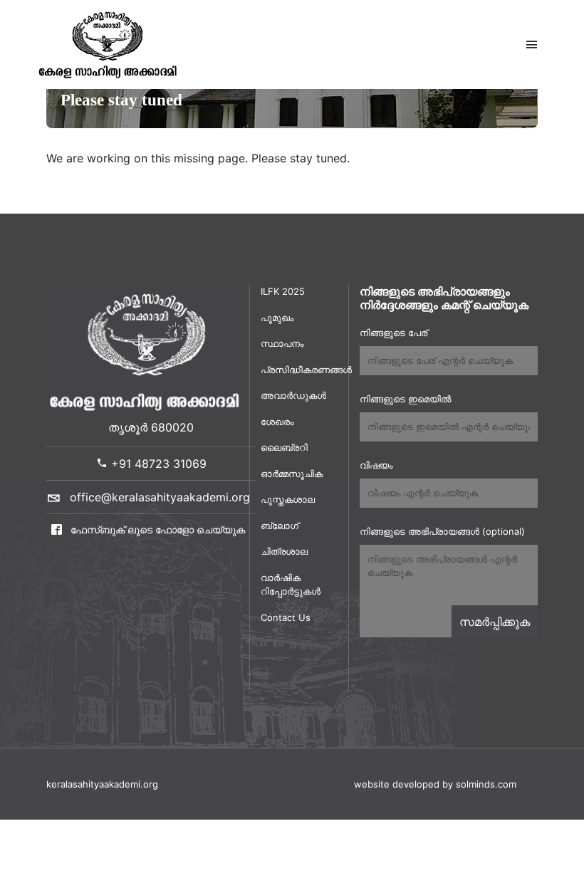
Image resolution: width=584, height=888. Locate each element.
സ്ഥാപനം (282, 343)
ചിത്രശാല (284, 551)
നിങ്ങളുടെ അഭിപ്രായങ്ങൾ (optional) (442, 531)
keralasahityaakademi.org (102, 784)
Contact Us (286, 617)
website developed (396, 784)
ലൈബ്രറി (284, 447)
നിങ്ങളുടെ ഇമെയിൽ (405, 398)
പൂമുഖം (277, 317)
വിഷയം (376, 465)
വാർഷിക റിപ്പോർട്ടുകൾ (290, 584)
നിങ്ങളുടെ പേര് (393, 332)
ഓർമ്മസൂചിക (292, 473)
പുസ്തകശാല (288, 499)
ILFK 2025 (283, 291)
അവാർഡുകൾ (293, 395)
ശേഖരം (277, 421)
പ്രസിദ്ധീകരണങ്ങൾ (299, 369)
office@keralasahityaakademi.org (160, 497)
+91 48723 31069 (157, 463)
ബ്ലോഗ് (279, 525)
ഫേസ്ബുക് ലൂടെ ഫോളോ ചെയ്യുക (156, 529)
